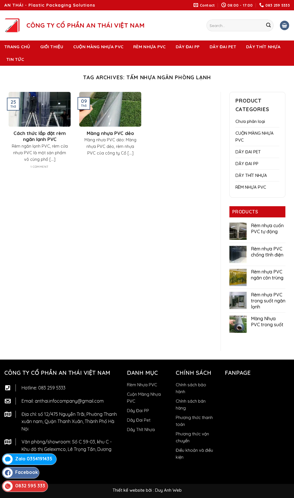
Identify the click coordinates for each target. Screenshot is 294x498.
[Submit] (268, 25)
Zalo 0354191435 (33, 459)
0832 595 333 (30, 486)
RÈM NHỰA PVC (149, 46)
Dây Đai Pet (138, 420)
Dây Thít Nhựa (141, 429)
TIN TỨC (15, 59)
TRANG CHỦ (17, 46)
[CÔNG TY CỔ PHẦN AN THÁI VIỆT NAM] (12, 25)
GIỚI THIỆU (51, 46)
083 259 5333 (51, 388)
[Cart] (284, 25)
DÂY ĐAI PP (188, 46)
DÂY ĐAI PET (223, 46)
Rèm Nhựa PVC (142, 384)
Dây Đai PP (138, 410)
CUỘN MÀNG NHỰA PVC (98, 46)
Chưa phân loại (250, 121)
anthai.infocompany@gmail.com (69, 401)
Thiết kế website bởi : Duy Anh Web (147, 490)
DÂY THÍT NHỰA (263, 46)
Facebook (26, 472)
